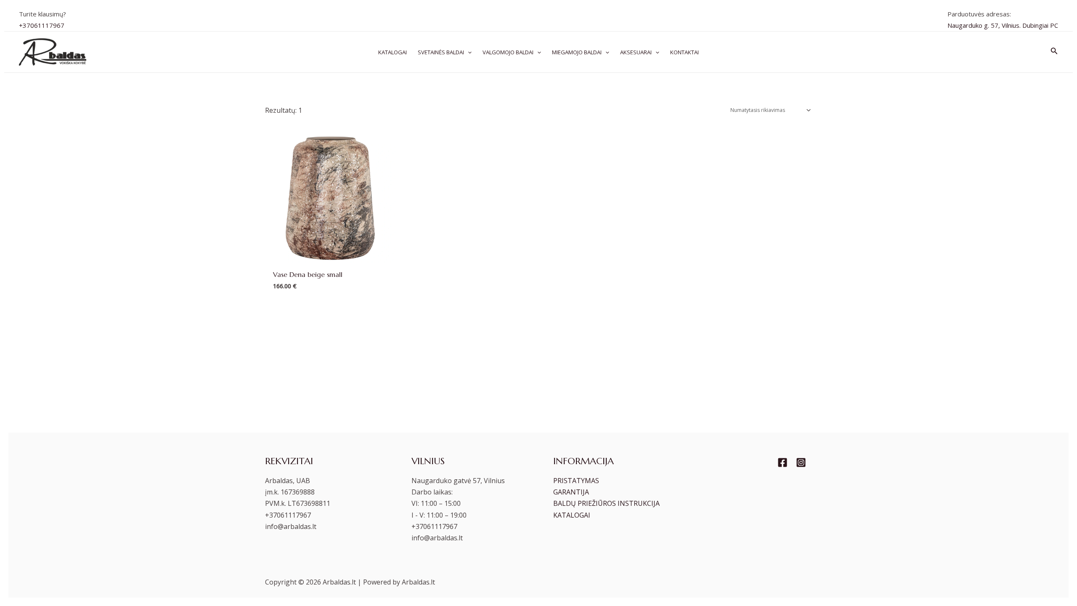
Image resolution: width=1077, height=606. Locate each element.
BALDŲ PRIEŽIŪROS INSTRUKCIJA (606, 503)
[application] (468, 52)
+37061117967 (41, 25)
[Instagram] (801, 462)
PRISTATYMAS (576, 480)
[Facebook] (782, 462)
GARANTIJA (571, 492)
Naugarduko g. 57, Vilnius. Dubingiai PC (1002, 25)
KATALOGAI (571, 515)
